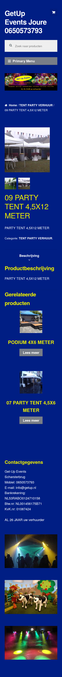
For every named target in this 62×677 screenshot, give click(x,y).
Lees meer (31, 352)
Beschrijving (29, 255)
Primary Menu (24, 61)
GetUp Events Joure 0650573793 (26, 21)
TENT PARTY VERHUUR (36, 105)
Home (13, 105)
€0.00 (53, 12)
